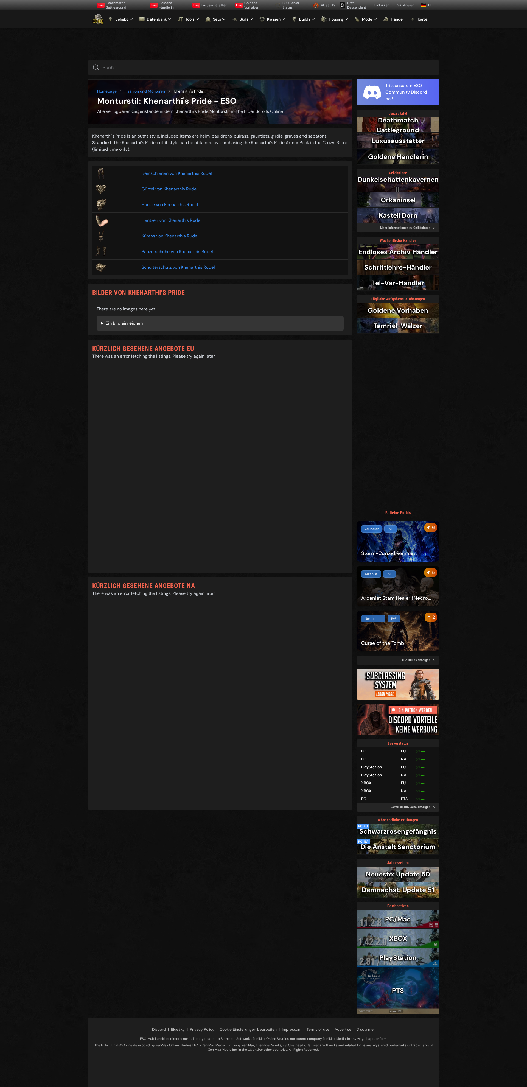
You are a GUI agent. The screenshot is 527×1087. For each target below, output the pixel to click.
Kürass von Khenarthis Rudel (170, 236)
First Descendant (356, 5)
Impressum (291, 1029)
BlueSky (178, 1029)
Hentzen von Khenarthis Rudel (171, 220)
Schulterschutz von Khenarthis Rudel (178, 267)
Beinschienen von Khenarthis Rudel (177, 173)
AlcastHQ (328, 5)
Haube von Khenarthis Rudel (170, 205)
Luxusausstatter (209, 5)
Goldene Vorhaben (247, 5)
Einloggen (381, 5)
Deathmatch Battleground (112, 5)
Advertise (343, 1029)
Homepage (107, 91)
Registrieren (405, 5)
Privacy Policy (202, 1029)
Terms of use (318, 1029)
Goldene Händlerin (162, 5)
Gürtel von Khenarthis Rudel (170, 189)
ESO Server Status (290, 5)
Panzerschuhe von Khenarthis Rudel (177, 251)
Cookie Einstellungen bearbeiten (248, 1029)
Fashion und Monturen (145, 91)
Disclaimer (366, 1029)
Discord (159, 1029)
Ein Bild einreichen (124, 323)
